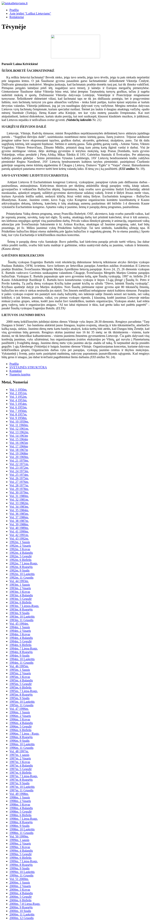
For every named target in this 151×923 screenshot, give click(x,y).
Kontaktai (15, 371)
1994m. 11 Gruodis (21, 662)
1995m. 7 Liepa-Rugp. (23, 691)
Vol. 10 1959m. (19, 421)
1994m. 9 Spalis (19, 655)
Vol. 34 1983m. (19, 506)
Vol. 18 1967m (18, 450)
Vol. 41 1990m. (19, 531)
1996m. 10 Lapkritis (22, 744)
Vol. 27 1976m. (19, 481)
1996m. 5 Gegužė (20, 726)
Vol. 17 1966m (18, 446)
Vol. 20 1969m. (19, 457)
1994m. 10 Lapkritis (22, 659)
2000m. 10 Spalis (20, 911)
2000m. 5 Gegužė (20, 896)
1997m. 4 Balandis (21, 765)
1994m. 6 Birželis (20, 645)
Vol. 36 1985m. (19, 513)
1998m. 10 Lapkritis (22, 829)
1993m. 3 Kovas (19, 591)
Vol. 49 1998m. (19, 794)
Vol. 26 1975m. (19, 478)
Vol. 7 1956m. (18, 411)
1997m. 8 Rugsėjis (21, 779)
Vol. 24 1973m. (19, 471)
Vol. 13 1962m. (19, 432)
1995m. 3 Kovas (19, 677)
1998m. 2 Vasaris (20, 801)
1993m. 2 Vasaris (20, 588)
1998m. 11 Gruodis (21, 833)
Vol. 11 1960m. (19, 425)
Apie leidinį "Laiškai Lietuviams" (30, 13)
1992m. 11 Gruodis (21, 577)
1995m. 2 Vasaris (20, 673)
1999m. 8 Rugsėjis (21, 864)
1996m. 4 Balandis (21, 723)
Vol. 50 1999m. (19, 836)
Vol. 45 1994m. (19, 623)
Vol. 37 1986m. (19, 517)
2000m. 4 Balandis (21, 893)
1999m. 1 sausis (19, 840)
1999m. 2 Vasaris (20, 843)
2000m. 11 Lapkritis (21, 914)
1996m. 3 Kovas (19, 719)
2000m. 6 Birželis (20, 900)
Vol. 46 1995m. (19, 666)
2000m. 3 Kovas (19, 889)
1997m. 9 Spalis (19, 783)
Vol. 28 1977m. (19, 485)
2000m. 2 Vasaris (20, 886)
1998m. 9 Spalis (19, 825)
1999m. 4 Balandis (21, 850)
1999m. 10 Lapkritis (22, 872)
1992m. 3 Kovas (19, 549)
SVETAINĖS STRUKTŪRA (28, 367)
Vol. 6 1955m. (18, 407)
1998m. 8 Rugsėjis (21, 822)
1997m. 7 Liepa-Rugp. (23, 776)
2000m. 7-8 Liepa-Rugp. (24, 903)
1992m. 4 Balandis (21, 552)
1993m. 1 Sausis (19, 584)
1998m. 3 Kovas (19, 804)
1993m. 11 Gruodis (21, 620)
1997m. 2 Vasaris (20, 758)
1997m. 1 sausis (19, 755)
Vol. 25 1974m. (19, 474)
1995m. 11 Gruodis (21, 705)
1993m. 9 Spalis (19, 613)
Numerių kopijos (19, 374)
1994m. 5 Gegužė (20, 641)
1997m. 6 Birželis (20, 772)
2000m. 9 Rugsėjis (21, 907)
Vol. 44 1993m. (19, 581)
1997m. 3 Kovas (19, 762)
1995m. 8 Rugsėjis (21, 694)
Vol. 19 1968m (18, 453)
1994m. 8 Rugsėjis (21, 652)
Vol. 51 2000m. (19, 879)
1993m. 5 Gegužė (20, 598)
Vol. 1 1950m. (18, 389)
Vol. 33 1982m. (19, 503)
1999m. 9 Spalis (19, 868)
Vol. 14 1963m (18, 435)
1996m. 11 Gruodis (21, 747)
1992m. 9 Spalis (19, 570)
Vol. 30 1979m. (19, 492)
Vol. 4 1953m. (18, 400)
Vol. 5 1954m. (18, 403)
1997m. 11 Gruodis (21, 790)
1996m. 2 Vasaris (20, 716)
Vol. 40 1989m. (19, 528)
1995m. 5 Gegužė (20, 684)
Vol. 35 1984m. (19, 510)
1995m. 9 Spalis (19, 698)
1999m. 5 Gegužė (20, 854)
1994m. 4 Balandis (21, 638)
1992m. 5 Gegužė (20, 556)
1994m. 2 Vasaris (20, 630)
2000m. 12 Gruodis (21, 918)
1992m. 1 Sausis (19, 542)
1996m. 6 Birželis (20, 730)
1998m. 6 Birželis (20, 815)
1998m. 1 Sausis (19, 797)
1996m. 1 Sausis (19, 712)
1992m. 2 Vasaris (20, 545)
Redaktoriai (16, 17)
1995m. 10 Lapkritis (22, 701)
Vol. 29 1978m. (19, 489)
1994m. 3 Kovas (19, 634)
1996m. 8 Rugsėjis (21, 737)
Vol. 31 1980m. (19, 496)
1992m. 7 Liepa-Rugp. (23, 563)
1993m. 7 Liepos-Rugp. (24, 606)
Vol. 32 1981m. (19, 499)
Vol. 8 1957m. (18, 414)
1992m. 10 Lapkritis (22, 574)
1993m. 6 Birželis (20, 602)
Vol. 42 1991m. (19, 535)
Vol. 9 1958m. (18, 418)
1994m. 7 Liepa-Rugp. (23, 648)
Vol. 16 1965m (18, 442)
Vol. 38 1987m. (19, 520)
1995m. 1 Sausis (19, 669)
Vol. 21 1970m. (19, 460)
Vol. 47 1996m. (19, 708)
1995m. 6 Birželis (20, 687)
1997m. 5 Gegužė (20, 769)
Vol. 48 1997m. (19, 751)
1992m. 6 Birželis (20, 559)
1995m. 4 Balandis (21, 680)
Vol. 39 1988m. (19, 524)
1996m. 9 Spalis (19, 740)
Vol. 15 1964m (18, 439)
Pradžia (14, 10)
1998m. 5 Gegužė (20, 811)
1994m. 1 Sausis (19, 627)
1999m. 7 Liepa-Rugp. (23, 861)
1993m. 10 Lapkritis (22, 616)
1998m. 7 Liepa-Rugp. (23, 818)
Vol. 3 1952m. (18, 396)
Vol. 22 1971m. (19, 464)
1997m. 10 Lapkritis (22, 786)
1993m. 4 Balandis (21, 595)
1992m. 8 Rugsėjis (21, 567)
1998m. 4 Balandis (21, 808)
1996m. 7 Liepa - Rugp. (24, 733)
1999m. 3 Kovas (19, 847)
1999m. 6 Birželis (20, 857)
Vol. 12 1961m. (19, 428)
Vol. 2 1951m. (18, 393)
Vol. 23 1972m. (19, 467)
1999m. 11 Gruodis (21, 875)
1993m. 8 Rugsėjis (21, 609)
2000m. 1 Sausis (19, 882)
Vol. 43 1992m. (19, 538)
